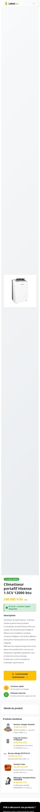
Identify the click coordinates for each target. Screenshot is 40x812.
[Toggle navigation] (34, 3)
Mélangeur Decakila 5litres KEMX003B (24, 779)
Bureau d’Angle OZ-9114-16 (19, 753)
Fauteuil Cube (19, 764)
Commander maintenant (20, 675)
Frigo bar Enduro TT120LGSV (20, 739)
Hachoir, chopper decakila (24, 724)
